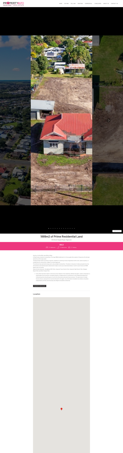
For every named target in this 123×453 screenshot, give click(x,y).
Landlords (97, 3)
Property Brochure (39, 286)
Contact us (114, 3)
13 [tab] (74, 228)
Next (108, 120)
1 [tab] (48, 228)
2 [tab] (51, 228)
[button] (61, 409)
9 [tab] (65, 228)
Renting (80, 3)
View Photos (117, 231)
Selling (73, 3)
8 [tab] (63, 228)
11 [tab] (70, 228)
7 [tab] (61, 228)
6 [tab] (59, 228)
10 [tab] (68, 228)
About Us (106, 3)
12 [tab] (72, 228)
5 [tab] (57, 228)
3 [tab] (53, 228)
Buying (66, 3)
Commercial (88, 3)
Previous (14, 120)
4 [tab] (55, 228)
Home (60, 3)
